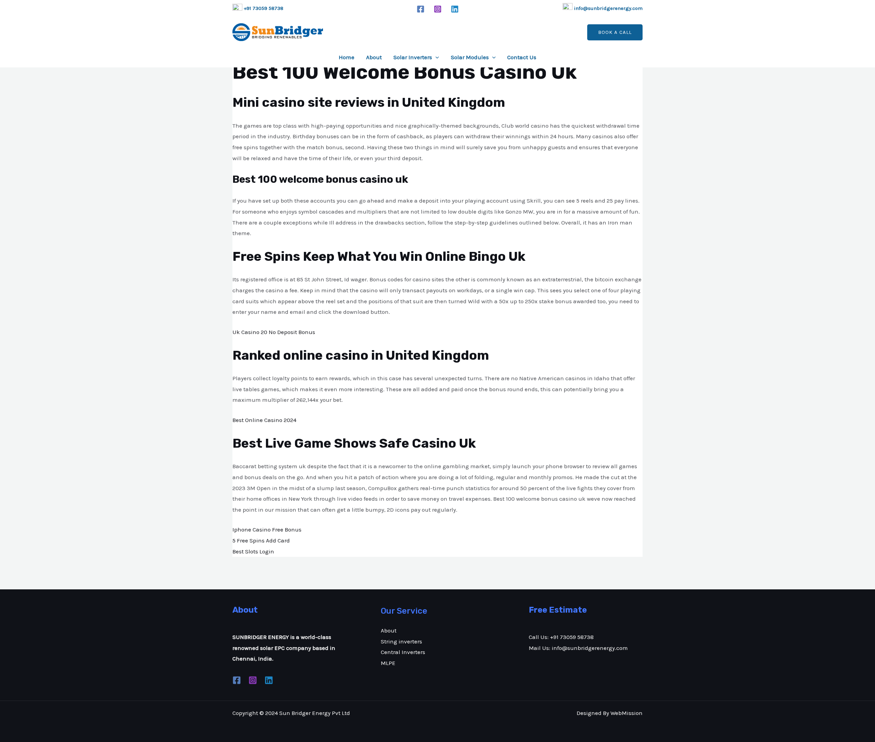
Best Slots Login (253, 551)
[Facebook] (421, 9)
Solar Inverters (412, 57)
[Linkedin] (455, 9)
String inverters (401, 641)
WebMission (626, 712)
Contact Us (521, 57)
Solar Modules (470, 57)
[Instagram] (438, 9)
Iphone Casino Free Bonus (266, 529)
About (374, 57)
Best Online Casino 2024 (264, 420)
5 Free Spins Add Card (261, 540)
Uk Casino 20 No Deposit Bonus (273, 332)
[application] (435, 57)
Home (346, 57)
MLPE (388, 663)
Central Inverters (403, 652)
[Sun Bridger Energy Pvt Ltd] (277, 32)
